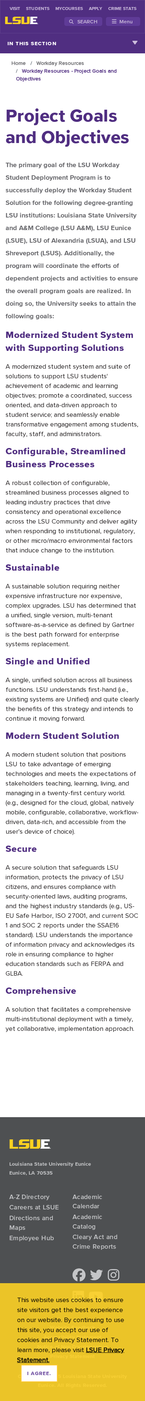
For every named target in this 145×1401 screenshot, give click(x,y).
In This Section (32, 43)
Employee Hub (31, 1238)
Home (19, 63)
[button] (79, 1275)
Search (86, 21)
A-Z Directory (29, 1197)
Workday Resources (60, 63)
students (37, 9)
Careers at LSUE (34, 1207)
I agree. (39, 1373)
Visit (15, 9)
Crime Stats (122, 9)
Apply (95, 9)
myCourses (69, 9)
